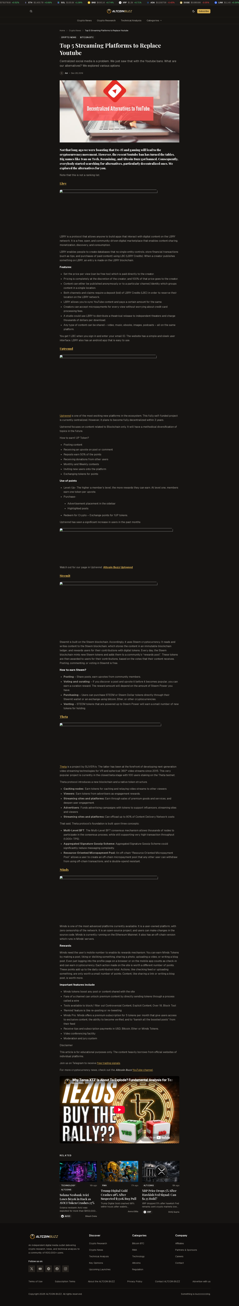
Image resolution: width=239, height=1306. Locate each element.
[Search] (31, 11)
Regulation (137, 1269)
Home (62, 30)
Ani (66, 73)
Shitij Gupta (173, 1212)
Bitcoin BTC (87, 37)
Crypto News (84, 20)
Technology (68, 1185)
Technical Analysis (131, 20)
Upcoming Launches (100, 1269)
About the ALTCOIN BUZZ (101, 1281)
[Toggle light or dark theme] (193, 11)
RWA (104, 1185)
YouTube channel (143, 1070)
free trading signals (108, 1063)
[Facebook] (57, 1269)
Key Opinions (96, 1262)
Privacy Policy (134, 1281)
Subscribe (204, 11)
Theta (63, 766)
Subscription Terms (65, 1281)
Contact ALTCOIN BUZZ (167, 1281)
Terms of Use (35, 1281)
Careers (179, 1256)
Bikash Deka (91, 1216)
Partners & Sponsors (186, 1249)
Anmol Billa (133, 1211)
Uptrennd (65, 415)
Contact (179, 1262)
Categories (153, 20)
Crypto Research (106, 20)
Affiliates (179, 1243)
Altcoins (66, 1189)
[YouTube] (40, 1269)
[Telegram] (48, 1269)
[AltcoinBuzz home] (120, 11)
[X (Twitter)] (31, 1269)
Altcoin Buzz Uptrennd (118, 567)
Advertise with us (202, 1281)
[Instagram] (65, 1269)
